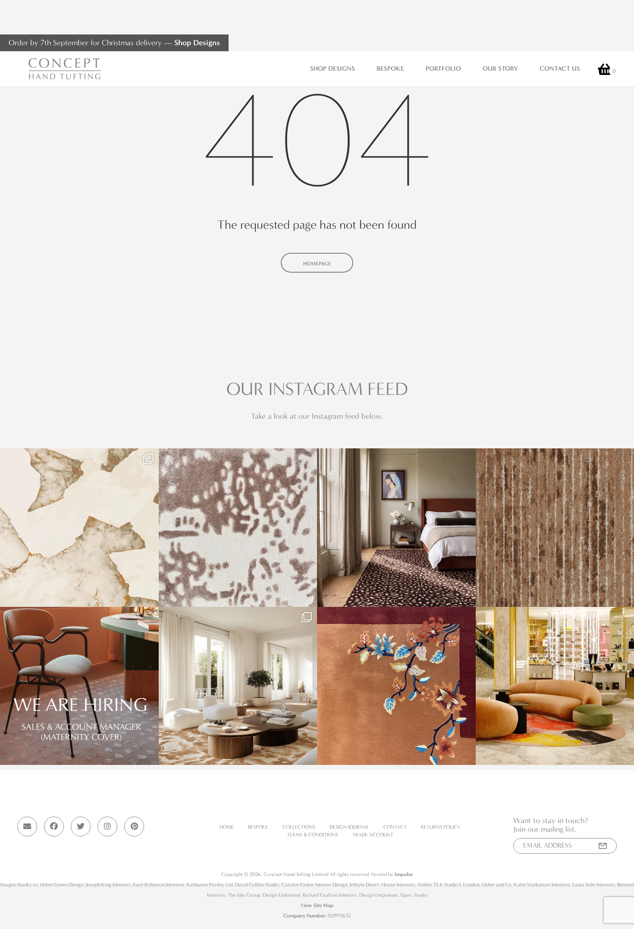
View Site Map (317, 905)
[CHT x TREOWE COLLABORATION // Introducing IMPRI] (238, 686)
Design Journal (349, 827)
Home (227, 827)
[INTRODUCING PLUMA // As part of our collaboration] (396, 527)
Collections (298, 827)
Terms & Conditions (312, 835)
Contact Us (560, 68)
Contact (395, 827)
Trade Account (372, 835)
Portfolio (443, 68)
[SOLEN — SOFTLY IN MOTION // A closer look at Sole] (238, 527)
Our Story (500, 68)
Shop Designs (197, 42)
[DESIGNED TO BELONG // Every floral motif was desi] (396, 686)
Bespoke (390, 68)
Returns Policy (440, 827)
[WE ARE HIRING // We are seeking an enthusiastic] (79, 686)
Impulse (404, 874)
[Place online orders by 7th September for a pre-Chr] (79, 527)
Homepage (317, 264)
